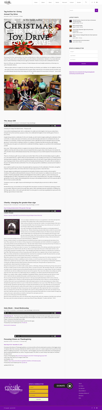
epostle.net (24, 362)
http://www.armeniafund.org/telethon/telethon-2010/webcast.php (25, 360)
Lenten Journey (36, 310)
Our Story (81, 386)
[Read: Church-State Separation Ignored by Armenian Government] (70, 30)
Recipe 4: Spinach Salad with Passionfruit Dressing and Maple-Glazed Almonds (23, 215)
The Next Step (24, 341)
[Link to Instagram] (94, 2)
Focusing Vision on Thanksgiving (17, 339)
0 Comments (15, 16)
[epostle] (8, 2)
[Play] (5, 126)
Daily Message (32, 123)
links (80, 398)
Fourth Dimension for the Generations (81, 40)
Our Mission (82, 388)
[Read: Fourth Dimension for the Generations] (70, 41)
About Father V (82, 391)
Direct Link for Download (10, 325)
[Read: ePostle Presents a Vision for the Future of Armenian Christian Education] (70, 21)
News (21, 16)
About (80, 383)
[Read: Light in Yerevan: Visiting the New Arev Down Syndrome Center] (70, 35)
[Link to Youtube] (97, 2)
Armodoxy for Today (25, 123)
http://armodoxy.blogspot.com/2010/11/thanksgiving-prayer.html (31, 355)
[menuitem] (35, 2)
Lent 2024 (37, 204)
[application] (32, 125)
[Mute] (55, 126)
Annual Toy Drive (11, 14)
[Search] (86, 2)
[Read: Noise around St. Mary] (70, 26)
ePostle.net (24, 322)
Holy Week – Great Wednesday (16, 308)
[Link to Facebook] (92, 2)
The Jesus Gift (10, 121)
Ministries (81, 395)
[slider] (58, 125)
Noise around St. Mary (77, 25)
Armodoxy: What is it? (84, 393)
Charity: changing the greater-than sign (20, 202)
